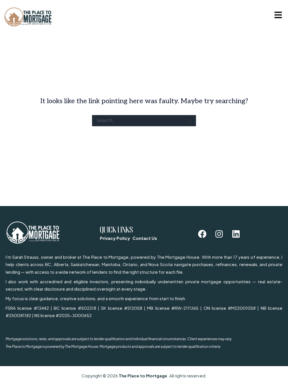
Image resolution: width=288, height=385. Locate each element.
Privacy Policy (115, 238)
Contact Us (144, 238)
